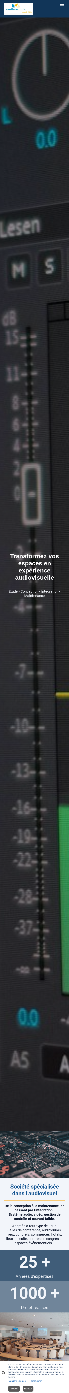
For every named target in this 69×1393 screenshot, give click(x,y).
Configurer (36, 1381)
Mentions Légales (17, 1381)
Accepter (14, 1388)
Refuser (28, 1388)
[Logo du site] (18, 9)
